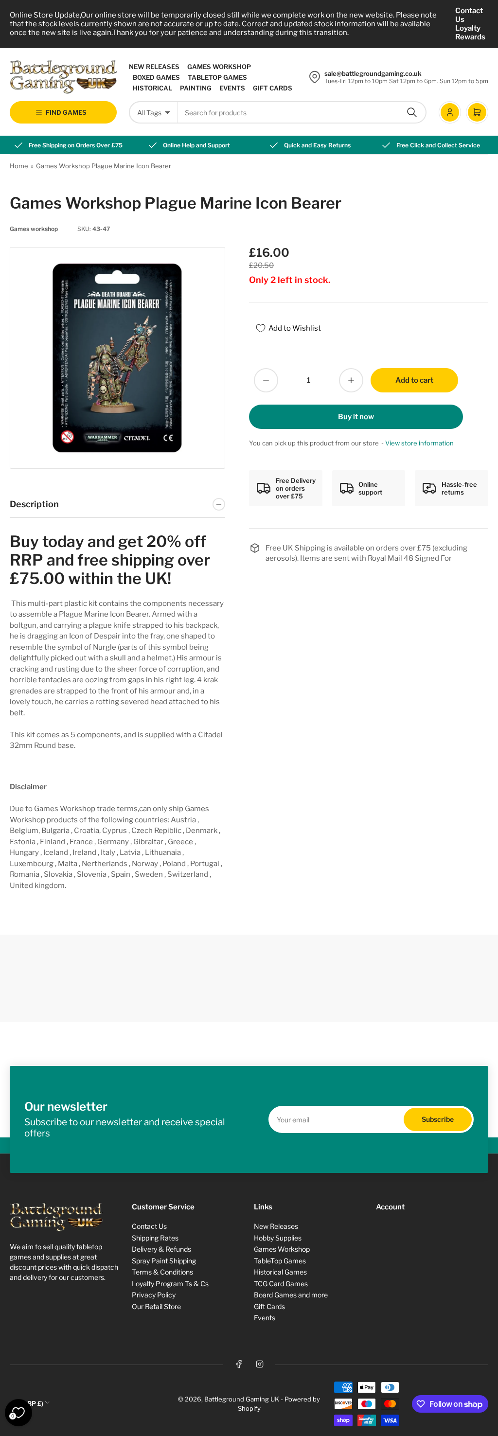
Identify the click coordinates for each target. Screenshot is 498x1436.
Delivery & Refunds (161, 1249)
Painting (196, 88)
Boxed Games (156, 77)
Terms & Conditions (162, 1272)
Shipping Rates (155, 1238)
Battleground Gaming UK (241, 1399)
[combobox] (302, 112)
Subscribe (438, 1119)
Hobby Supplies (278, 1238)
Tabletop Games (217, 77)
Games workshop (34, 228)
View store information (419, 443)
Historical (152, 88)
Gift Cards (272, 88)
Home (19, 166)
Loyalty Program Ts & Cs (170, 1283)
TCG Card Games (281, 1283)
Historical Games (280, 1272)
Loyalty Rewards (470, 32)
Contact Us (469, 15)
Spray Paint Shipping (164, 1261)
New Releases (154, 67)
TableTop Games (280, 1261)
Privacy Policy (154, 1295)
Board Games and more (291, 1295)
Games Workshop (219, 67)
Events (232, 88)
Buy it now (356, 416)
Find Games (66, 112)
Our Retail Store (156, 1306)
